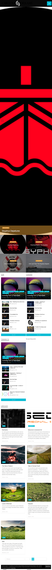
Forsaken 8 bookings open (40, 326)
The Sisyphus (6, 227)
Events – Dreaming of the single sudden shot (16, 367)
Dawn (11, 326)
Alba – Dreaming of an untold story (17, 301)
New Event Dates (13, 308)
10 (30, 559)
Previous (8, 559)
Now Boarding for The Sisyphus (13, 263)
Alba (4, 291)
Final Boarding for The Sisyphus (39, 245)
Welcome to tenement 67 (35, 430)
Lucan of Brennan (7, 503)
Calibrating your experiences (41, 320)
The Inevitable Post (14, 314)
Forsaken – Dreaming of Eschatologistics (40, 302)
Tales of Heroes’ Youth (34, 466)
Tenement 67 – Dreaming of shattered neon (15, 374)
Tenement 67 (5, 293)
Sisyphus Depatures (11, 231)
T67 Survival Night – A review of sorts (16, 386)
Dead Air (16, 291)
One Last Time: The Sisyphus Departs (39, 263)
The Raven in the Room (15, 320)
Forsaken (22, 291)
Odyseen (30, 503)
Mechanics (5, 430)
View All (13, 334)
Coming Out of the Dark (11, 295)
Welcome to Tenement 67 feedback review (17, 392)
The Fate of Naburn (7, 466)
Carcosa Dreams (10, 291)
